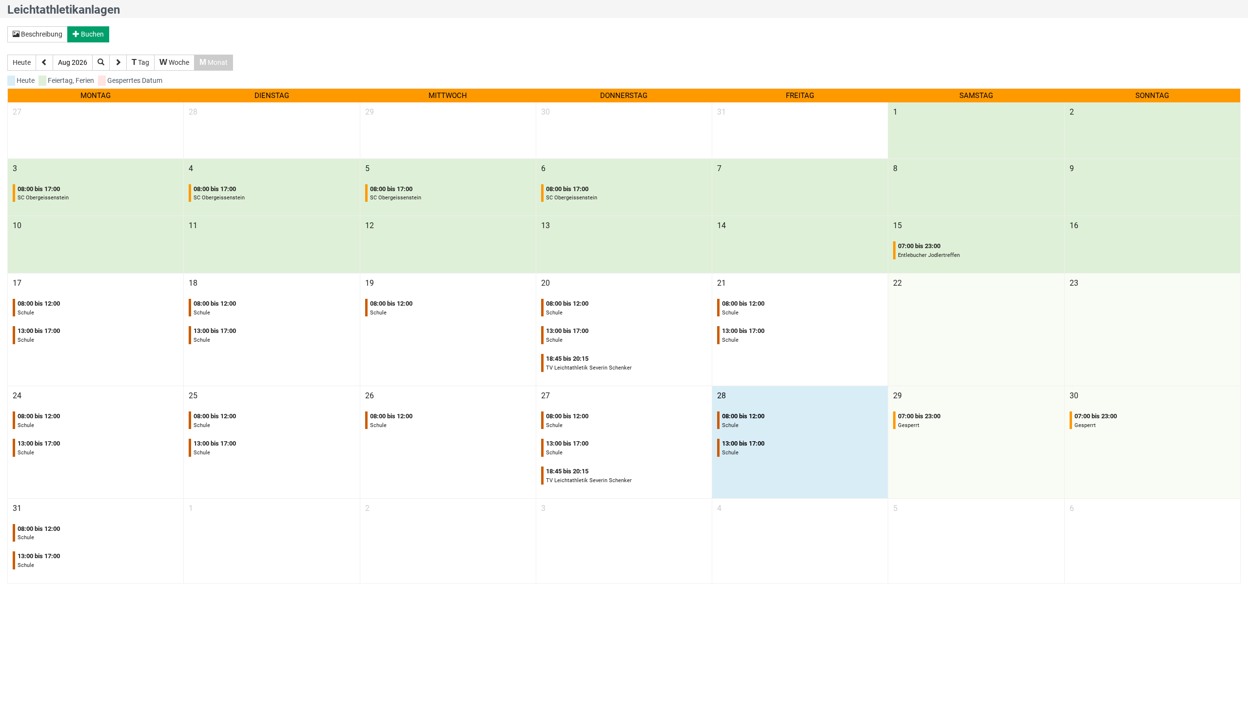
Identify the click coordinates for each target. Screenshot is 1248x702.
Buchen (91, 34)
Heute (22, 62)
